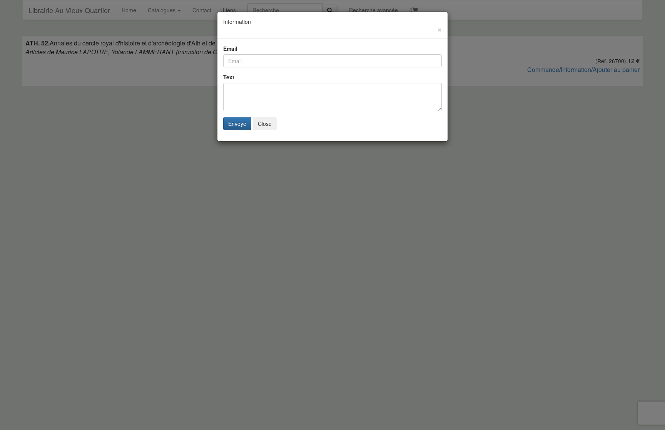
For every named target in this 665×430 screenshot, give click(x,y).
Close (265, 123)
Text (228, 77)
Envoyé (237, 123)
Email (230, 48)
